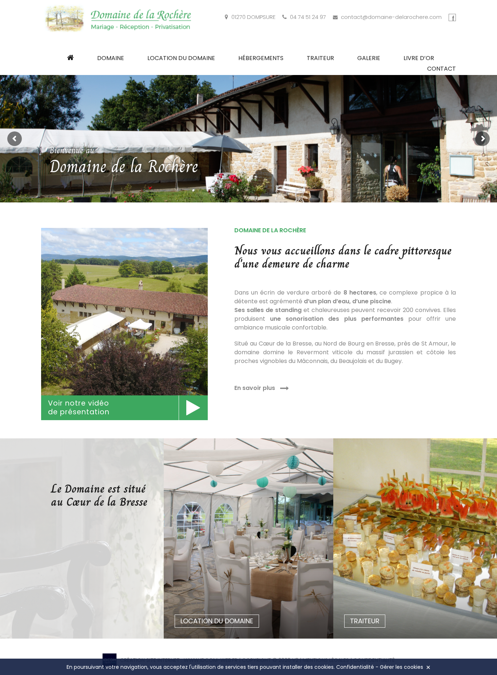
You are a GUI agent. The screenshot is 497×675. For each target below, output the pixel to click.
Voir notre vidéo (79, 407)
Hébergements (260, 58)
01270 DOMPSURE (253, 17)
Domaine (110, 58)
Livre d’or (418, 58)
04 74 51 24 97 (308, 17)
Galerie (368, 58)
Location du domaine (181, 58)
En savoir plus (255, 388)
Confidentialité (355, 667)
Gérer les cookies (401, 667)
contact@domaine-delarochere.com (391, 17)
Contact (441, 68)
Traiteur (320, 58)
